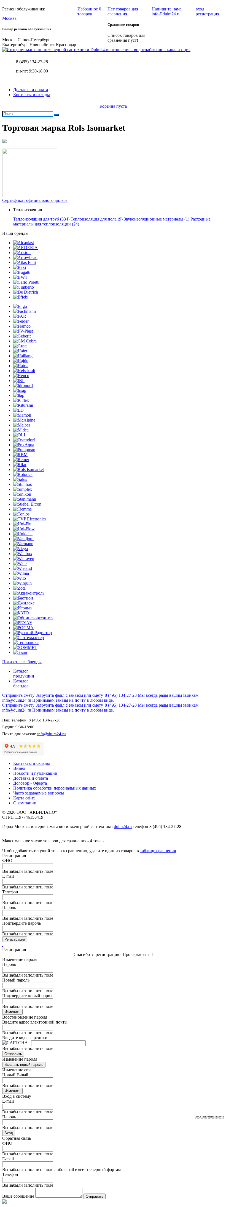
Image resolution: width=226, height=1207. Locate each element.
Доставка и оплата (30, 89)
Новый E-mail (15, 1074)
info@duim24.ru (51, 734)
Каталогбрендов (21, 683)
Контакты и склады (31, 94)
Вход (8, 1133)
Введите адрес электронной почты (35, 1022)
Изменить (12, 1012)
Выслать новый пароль (23, 1065)
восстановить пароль (209, 1116)
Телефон (10, 892)
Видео (19, 768)
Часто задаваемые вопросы (38, 793)
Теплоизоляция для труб (41, 219)
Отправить (13, 1054)
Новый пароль (15, 980)
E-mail (8, 876)
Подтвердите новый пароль (28, 995)
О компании (24, 803)
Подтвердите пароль (21, 923)
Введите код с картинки (24, 1037)
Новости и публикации (35, 773)
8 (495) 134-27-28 (32, 61)
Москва (9, 18)
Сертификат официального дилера (35, 200)
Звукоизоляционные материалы (156, 219)
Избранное (89, 11)
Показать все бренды (22, 661)
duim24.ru (123, 826)
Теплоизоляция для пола (97, 219)
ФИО (7, 860)
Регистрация (14, 939)
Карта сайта (24, 798)
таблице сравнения (158, 850)
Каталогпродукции (23, 673)
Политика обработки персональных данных (54, 788)
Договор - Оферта (30, 783)
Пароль (9, 907)
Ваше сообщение (18, 1196)
